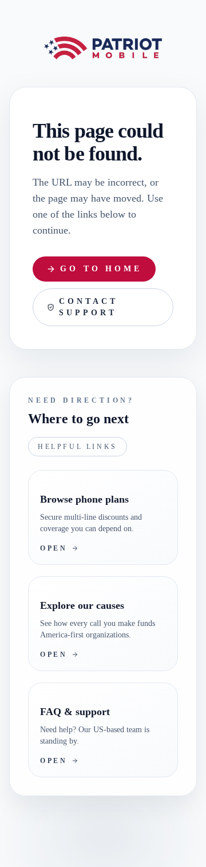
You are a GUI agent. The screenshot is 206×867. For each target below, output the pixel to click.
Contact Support (89, 330)
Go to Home (102, 292)
